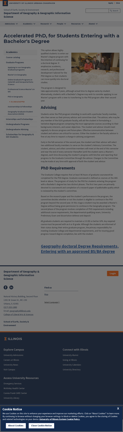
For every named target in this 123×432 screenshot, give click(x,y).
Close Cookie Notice (41, 425)
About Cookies (15, 425)
